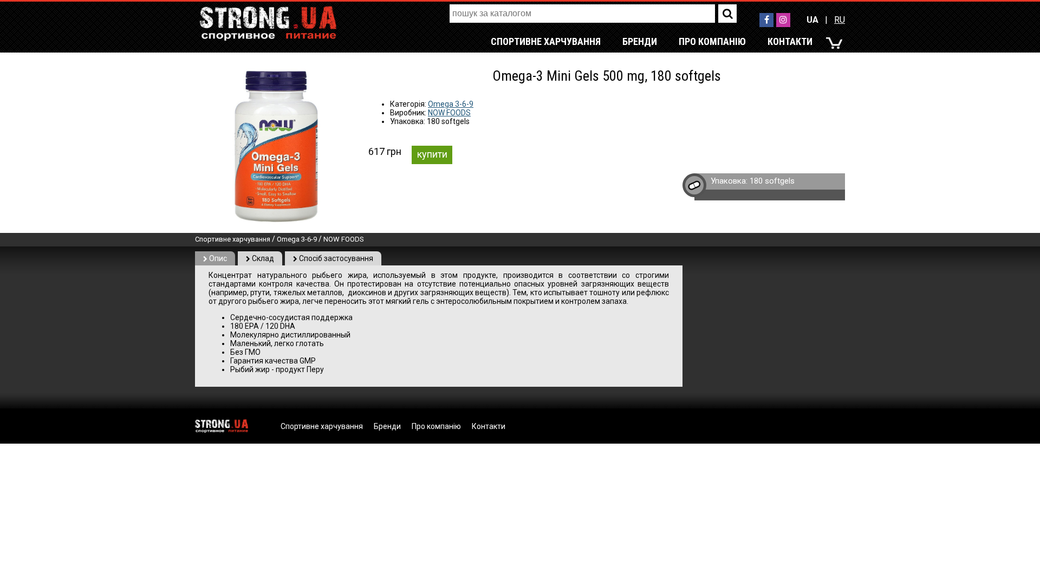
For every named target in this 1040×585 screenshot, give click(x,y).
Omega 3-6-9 (450, 104)
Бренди (639, 41)
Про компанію (712, 41)
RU (839, 20)
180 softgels (772, 181)
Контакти (790, 41)
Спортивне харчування (546, 41)
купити (432, 154)
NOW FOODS (449, 112)
